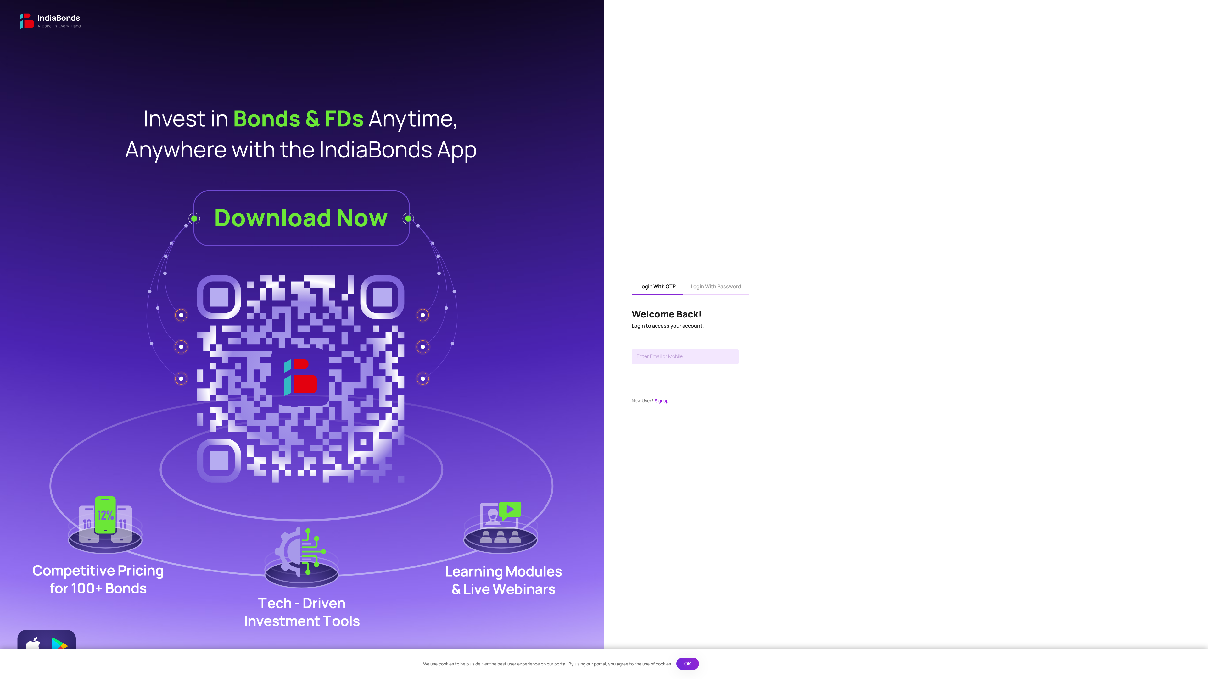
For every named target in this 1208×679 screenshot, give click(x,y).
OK (687, 663)
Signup (661, 401)
